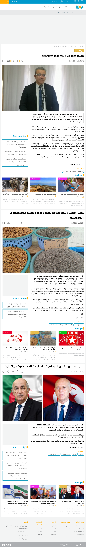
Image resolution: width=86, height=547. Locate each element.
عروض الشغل (80, 534)
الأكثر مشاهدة (65, 13)
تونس (81, 454)
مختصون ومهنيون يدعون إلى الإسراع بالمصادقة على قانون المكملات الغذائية (17, 476)
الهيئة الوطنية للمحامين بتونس (73, 171)
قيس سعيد (66, 454)
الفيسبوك (39, 529)
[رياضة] (71, 338)
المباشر (54, 526)
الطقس (58, 13)
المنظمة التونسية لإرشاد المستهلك (61, 325)
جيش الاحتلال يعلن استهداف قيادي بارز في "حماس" (15, 194)
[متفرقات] (43, 184)
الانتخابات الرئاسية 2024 (78, 13)
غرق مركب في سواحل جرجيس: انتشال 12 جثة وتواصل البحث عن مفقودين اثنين (16, 162)
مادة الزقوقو (79, 325)
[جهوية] (71, 184)
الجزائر (74, 454)
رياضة (58, 7)
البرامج (54, 531)
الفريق (54, 529)
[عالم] (15, 184)
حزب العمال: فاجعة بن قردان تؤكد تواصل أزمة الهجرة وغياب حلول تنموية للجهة (15, 348)
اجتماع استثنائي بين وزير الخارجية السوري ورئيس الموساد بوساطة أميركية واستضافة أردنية (17, 502)
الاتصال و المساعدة (79, 531)
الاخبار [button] (65, 7)
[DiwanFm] (79, 7)
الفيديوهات (67, 526)
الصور (68, 529)
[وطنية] (43, 338)
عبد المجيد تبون (54, 454)
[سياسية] (15, 338)
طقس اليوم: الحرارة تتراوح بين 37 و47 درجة (45, 194)
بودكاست (51, 7)
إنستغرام (39, 531)
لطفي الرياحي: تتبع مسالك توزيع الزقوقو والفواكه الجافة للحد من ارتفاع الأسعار (16, 144)
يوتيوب (40, 534)
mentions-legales (79, 526)
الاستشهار (81, 529)
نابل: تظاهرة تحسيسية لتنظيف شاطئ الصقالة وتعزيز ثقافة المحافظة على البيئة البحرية (43, 502)
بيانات (44, 7)
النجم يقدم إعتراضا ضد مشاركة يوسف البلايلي (73, 348)
